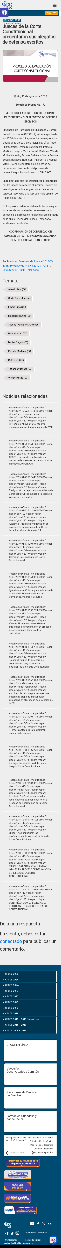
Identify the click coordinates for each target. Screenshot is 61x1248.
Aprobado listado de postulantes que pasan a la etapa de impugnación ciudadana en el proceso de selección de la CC (31, 698)
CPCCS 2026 (11, 973)
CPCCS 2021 (11, 1002)
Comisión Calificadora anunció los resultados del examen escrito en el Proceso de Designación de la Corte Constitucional (28, 801)
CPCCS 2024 (11, 985)
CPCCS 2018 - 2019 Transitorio (21, 269)
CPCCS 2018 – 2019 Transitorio (22, 1019)
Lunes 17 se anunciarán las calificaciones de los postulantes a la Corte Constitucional (29, 836)
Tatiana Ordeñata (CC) (20, 369)
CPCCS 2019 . (12, 1013)
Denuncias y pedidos (43, 1152)
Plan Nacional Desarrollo (41, 1145)
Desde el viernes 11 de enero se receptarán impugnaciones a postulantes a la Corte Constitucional (29, 663)
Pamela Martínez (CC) (20, 351)
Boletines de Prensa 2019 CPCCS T (30, 265)
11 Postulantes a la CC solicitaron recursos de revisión (27, 732)
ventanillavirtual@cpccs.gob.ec (19, 1243)
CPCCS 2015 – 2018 (15, 1024)
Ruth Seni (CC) (16, 360)
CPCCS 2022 (11, 996)
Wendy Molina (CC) (18, 377)
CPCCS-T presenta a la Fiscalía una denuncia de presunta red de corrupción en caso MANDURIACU (30, 460)
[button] (4, 12)
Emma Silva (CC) (17, 307)
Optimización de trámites (41, 1141)
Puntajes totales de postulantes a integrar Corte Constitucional (27, 765)
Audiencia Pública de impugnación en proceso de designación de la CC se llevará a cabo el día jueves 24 (28, 527)
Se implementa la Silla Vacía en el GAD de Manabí (19, 1139)
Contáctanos (11, 1240)
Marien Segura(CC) (18, 342)
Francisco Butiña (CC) (19, 316)
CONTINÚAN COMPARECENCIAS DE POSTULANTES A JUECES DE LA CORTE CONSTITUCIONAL (30, 906)
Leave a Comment (13, 23)
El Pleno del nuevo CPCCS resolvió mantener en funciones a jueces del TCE (31, 426)
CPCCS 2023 (11, 990)
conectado (11, 941)
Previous (6, 1152)
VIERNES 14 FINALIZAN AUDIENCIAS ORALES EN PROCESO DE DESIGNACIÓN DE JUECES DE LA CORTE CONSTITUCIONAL (30, 871)
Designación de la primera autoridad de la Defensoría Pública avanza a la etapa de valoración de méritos (31, 493)
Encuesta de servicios (43, 1137)
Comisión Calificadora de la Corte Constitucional (27, 559)
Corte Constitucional (19, 298)
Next (32, 1152)
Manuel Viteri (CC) (17, 333)
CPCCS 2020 (11, 1007)
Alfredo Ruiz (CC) (17, 289)
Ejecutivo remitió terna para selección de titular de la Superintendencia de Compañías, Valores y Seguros (31, 593)
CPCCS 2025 (11, 979)
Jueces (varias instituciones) (23, 324)
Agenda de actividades (36, 1232)
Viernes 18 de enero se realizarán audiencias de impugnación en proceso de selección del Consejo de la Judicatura (30, 628)
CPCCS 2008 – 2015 (15, 1030)
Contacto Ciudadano (43, 1148)
